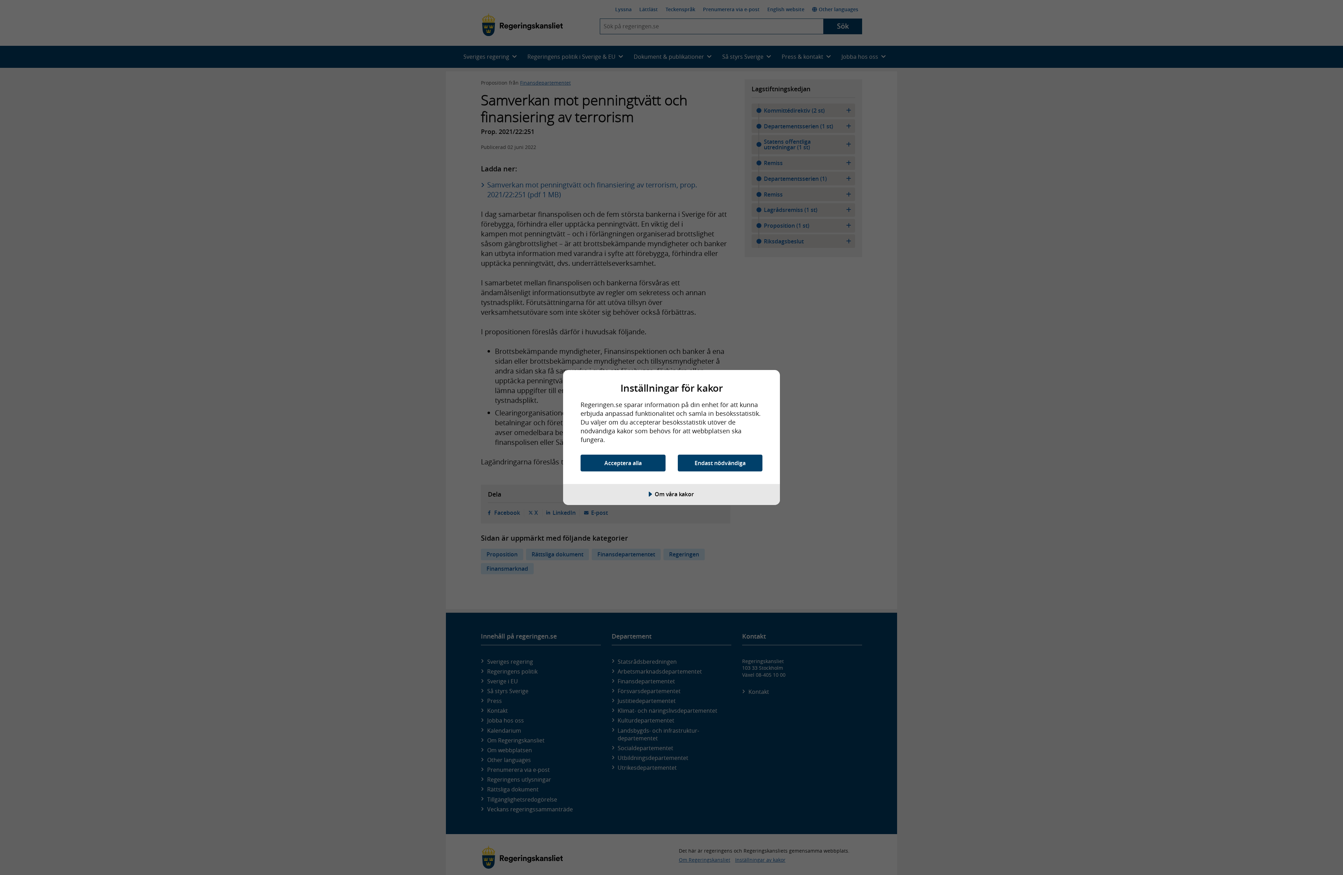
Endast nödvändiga (720, 463)
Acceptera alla (623, 463)
